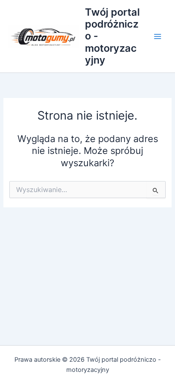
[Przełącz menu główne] (158, 36)
